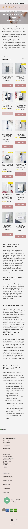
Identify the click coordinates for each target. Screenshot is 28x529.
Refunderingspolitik (7, 480)
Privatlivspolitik (6, 484)
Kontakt (5, 467)
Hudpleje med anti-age (16, 11)
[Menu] (25, 7)
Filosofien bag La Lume (8, 458)
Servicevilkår (6, 492)
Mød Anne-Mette (7, 461)
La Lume (16, 524)
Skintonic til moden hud (9, 45)
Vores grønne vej (7, 459)
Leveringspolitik (7, 488)
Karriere (5, 464)
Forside (8, 11)
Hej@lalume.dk (6, 448)
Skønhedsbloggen (7, 456)
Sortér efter (5, 57)
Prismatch (5, 462)
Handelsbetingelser (7, 476)
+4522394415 (6, 447)
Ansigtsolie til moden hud (10, 48)
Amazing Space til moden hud (9, 44)
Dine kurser (5, 466)
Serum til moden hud (9, 47)
